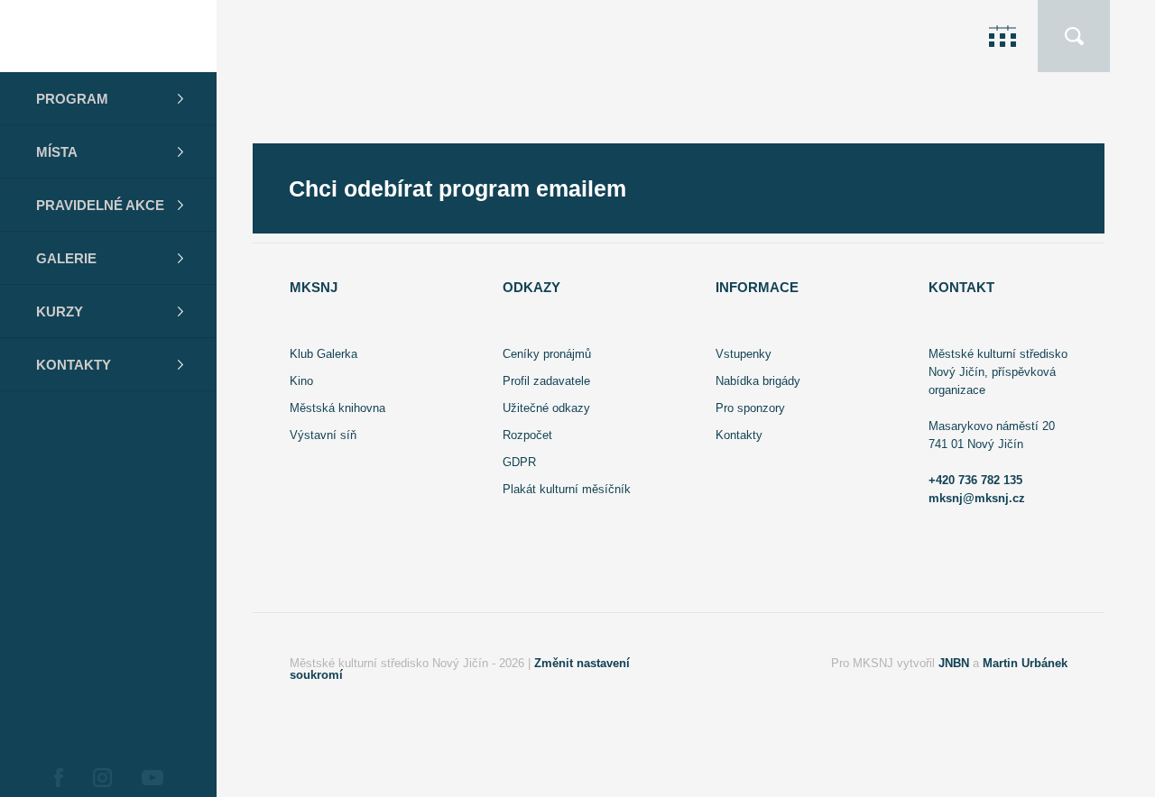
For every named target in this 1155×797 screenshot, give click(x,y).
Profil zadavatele (546, 381)
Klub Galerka (323, 354)
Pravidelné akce (100, 205)
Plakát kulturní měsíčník (567, 489)
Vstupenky (744, 354)
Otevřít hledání (1074, 36)
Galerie (66, 258)
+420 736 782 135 (975, 480)
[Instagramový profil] (102, 777)
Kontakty (73, 364)
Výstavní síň (323, 435)
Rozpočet (527, 435)
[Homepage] (108, 36)
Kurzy (59, 311)
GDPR (519, 462)
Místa (57, 152)
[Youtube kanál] (152, 777)
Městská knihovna (337, 408)
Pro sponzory (750, 408)
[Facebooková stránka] (58, 777)
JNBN (953, 663)
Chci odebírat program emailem (457, 189)
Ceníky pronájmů (547, 354)
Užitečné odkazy (546, 408)
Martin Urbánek (1025, 663)
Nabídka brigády (758, 381)
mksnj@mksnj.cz (977, 498)
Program (72, 98)
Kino (301, 381)
